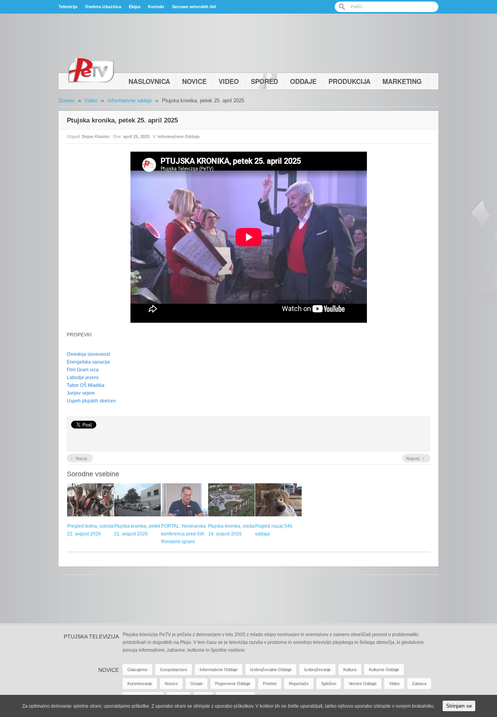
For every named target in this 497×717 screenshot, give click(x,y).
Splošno (328, 683)
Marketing (402, 81)
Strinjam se (459, 706)
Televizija (68, 6)
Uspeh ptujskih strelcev (91, 401)
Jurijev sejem (81, 393)
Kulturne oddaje (384, 669)
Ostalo (196, 683)
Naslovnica (149, 81)
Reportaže (299, 683)
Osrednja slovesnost (88, 354)
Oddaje (303, 81)
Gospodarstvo (173, 669)
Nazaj (79, 458)
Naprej (415, 458)
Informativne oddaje (130, 100)
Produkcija (349, 81)
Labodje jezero (83, 377)
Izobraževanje (317, 669)
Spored (264, 81)
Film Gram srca (83, 369)
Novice (194, 81)
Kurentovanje (139, 683)
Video (229, 81)
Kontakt (156, 6)
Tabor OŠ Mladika (85, 385)
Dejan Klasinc (96, 136)
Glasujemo (137, 669)
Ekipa (134, 6)
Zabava (419, 683)
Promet (269, 683)
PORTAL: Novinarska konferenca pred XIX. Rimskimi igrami (183, 533)
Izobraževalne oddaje (271, 669)
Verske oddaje (363, 683)
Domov (67, 100)
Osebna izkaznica (103, 6)
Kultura (349, 669)
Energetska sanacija (88, 362)
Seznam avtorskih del (194, 6)
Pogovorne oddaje (232, 683)
